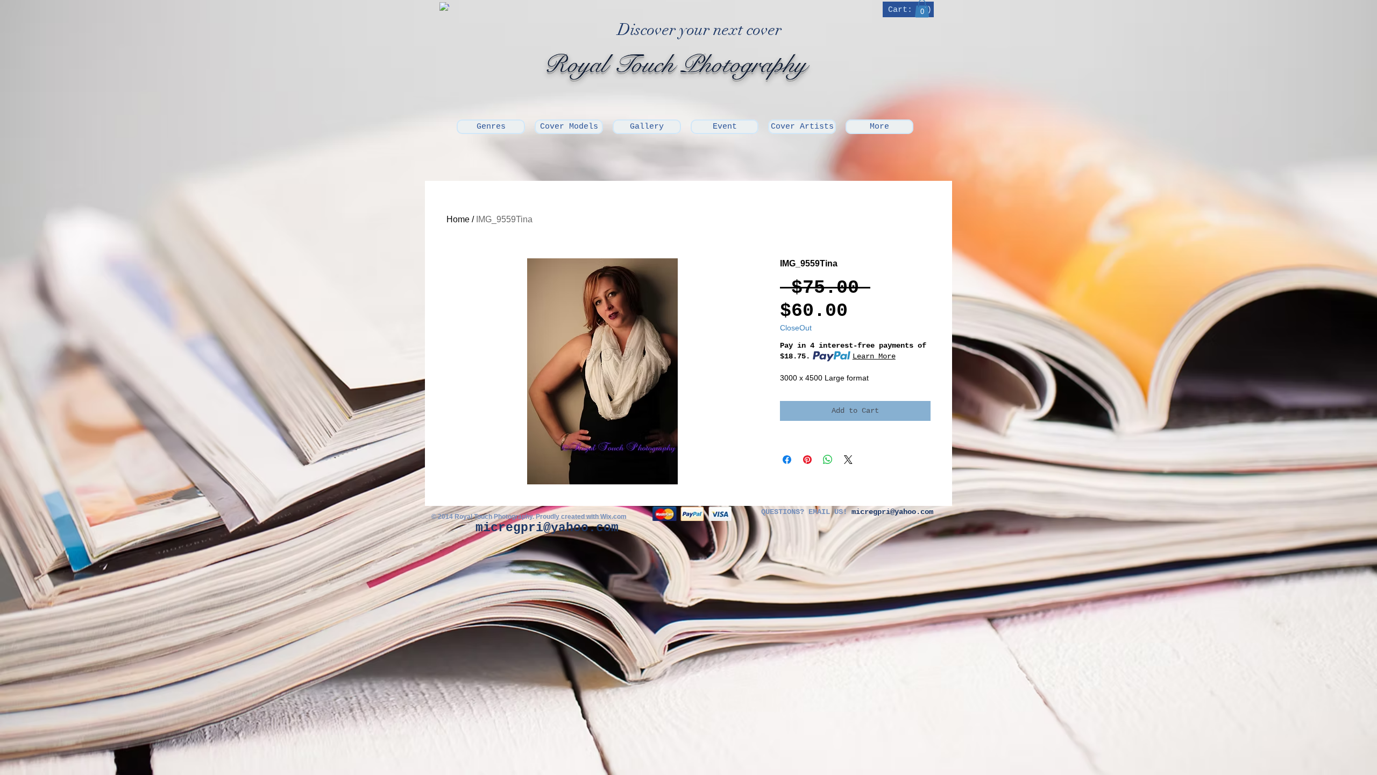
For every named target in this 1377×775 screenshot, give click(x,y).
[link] (909, 9)
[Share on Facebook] (786, 459)
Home (458, 219)
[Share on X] (848, 459)
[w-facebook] (444, 7)
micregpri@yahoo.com (547, 528)
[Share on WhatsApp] (827, 459)
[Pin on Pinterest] (807, 459)
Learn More (874, 356)
